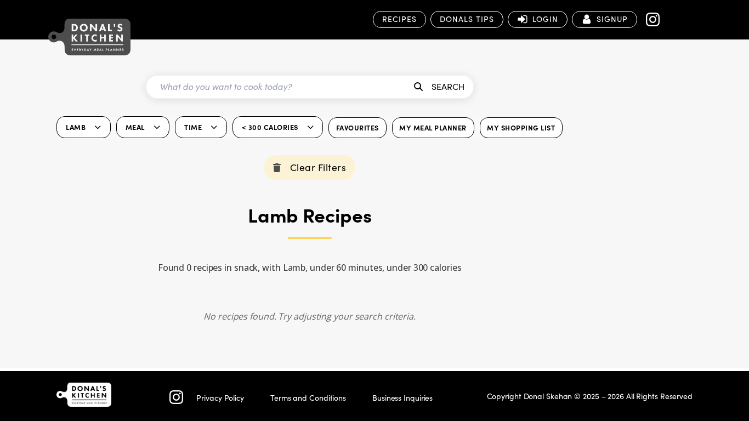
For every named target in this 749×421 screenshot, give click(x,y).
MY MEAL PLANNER (433, 127)
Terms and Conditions (308, 397)
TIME (193, 127)
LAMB (76, 127)
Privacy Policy (220, 397)
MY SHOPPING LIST (521, 127)
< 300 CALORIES (270, 127)
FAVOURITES (357, 127)
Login (545, 19)
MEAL (135, 127)
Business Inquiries (402, 397)
